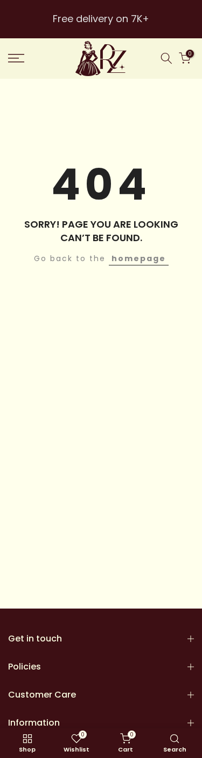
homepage (139, 258)
